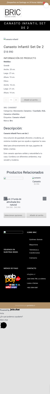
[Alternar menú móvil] (45, 9)
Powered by (5, 310)
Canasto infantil (18, 117)
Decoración (18, 111)
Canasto (16, 181)
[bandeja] (39, 178)
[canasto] (16, 178)
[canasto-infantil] (25, 39)
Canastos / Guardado (32, 111)
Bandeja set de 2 (39, 181)
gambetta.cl (31, 305)
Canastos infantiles (11, 114)
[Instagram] (4, 258)
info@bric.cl (31, 274)
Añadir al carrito (31, 100)
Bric (11, 121)
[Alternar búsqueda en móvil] (41, 9)
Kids (43, 111)
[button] (5, 198)
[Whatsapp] (7, 258)
